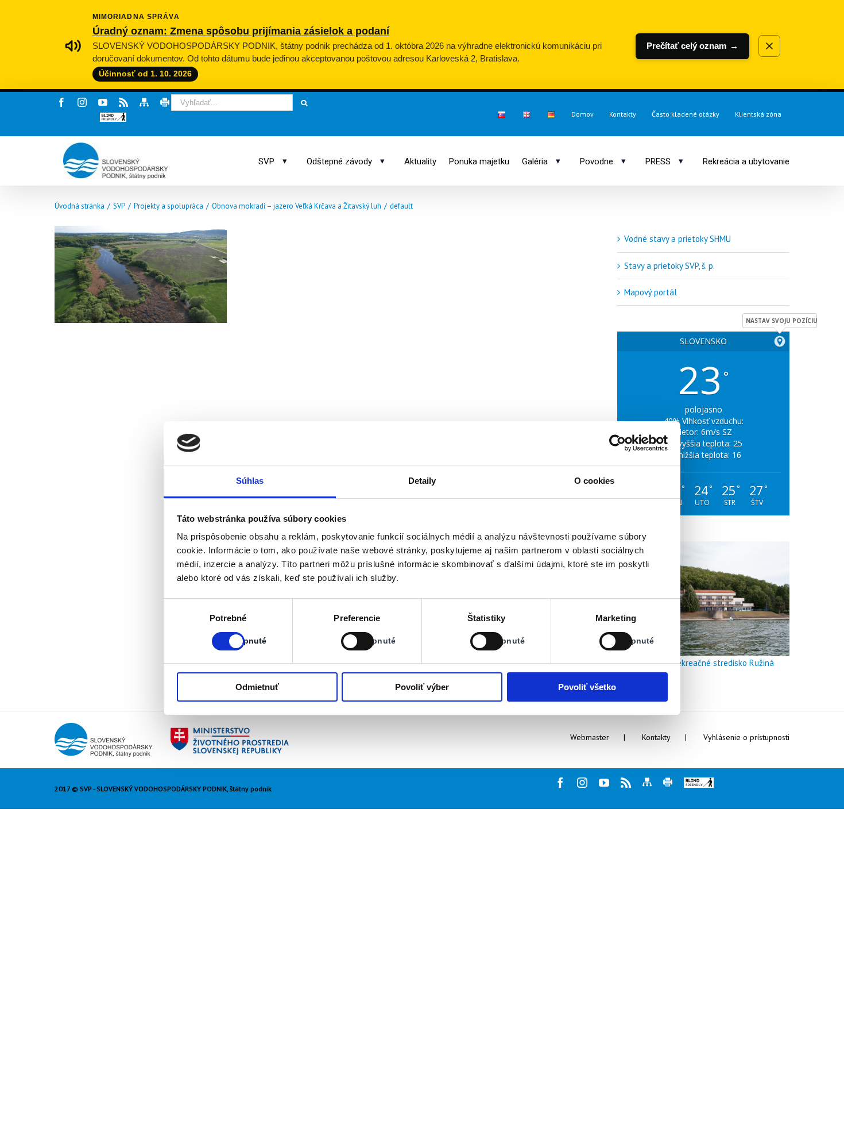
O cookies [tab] (594, 481)
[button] (113, 117)
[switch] (345, 641)
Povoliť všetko (587, 687)
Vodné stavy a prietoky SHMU (677, 238)
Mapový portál (650, 292)
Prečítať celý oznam (692, 46)
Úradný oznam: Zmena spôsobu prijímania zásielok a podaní (240, 31)
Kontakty (656, 737)
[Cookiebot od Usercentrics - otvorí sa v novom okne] (617, 443)
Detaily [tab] (422, 481)
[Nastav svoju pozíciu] (780, 341)
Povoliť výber (422, 687)
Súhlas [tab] (250, 481)
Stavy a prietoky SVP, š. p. (669, 265)
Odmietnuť (257, 687)
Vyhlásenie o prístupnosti (746, 737)
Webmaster (589, 737)
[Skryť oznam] (769, 46)
